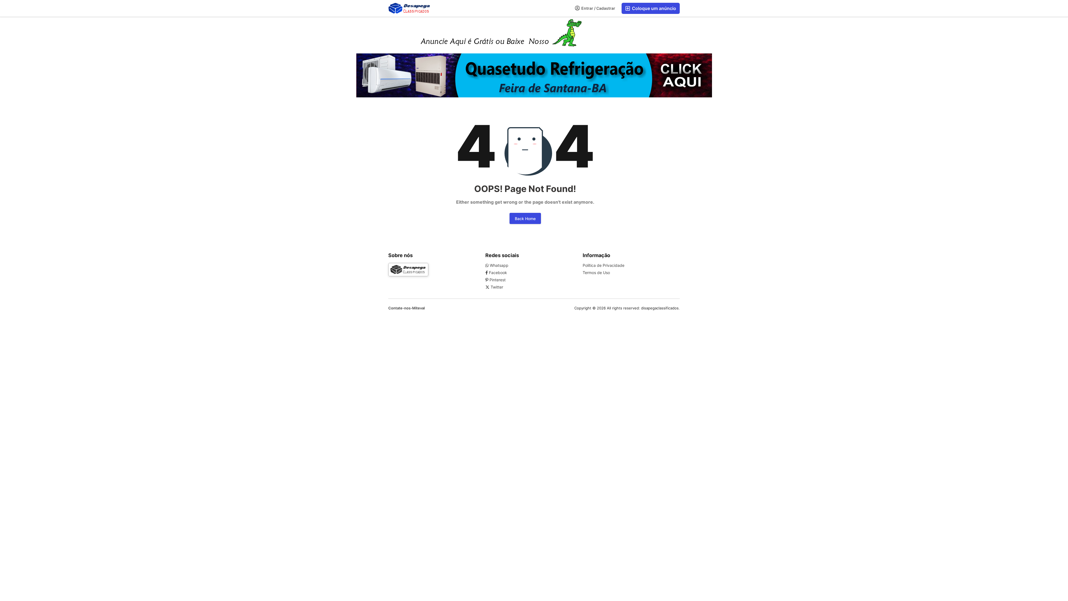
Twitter (496, 287)
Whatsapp (498, 265)
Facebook (497, 272)
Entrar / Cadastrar (597, 8)
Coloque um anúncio (653, 8)
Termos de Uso (596, 272)
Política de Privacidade (603, 265)
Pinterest (497, 279)
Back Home (525, 218)
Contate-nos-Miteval (406, 308)
